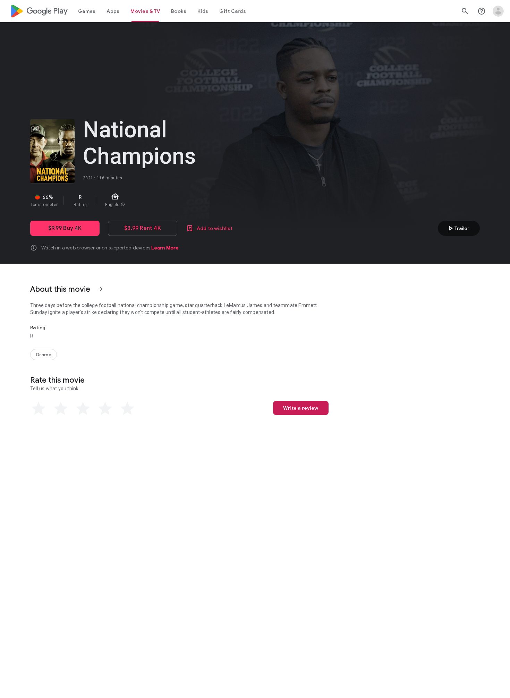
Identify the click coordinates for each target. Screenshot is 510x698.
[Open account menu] (498, 11)
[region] (153, 200)
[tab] (87, 11)
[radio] (38, 408)
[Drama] (43, 354)
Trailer (457, 228)
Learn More (165, 248)
